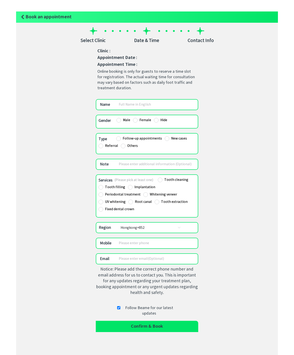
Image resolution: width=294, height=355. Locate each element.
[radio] (123, 120)
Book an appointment (48, 17)
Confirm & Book (147, 326)
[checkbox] (173, 180)
